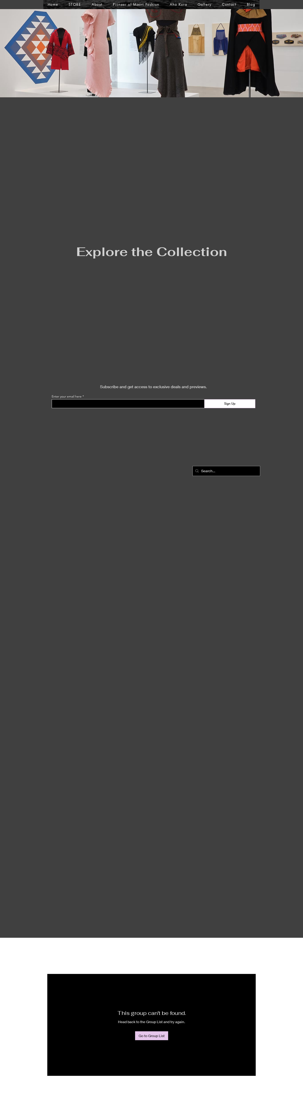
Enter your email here (67, 396)
